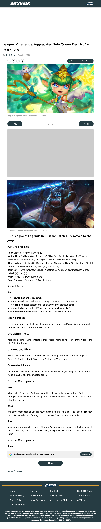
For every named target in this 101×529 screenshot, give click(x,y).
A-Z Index (82, 500)
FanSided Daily (16, 495)
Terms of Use (83, 495)
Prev (15, 124)
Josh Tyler (11, 55)
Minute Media (15, 511)
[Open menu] (6, 3)
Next (86, 124)
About (12, 491)
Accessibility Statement (61, 500)
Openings (34, 491)
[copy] (22, 61)
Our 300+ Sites (84, 491)
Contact (54, 491)
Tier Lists (19, 471)
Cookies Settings (17, 504)
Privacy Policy (57, 495)
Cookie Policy (16, 500)
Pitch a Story (36, 495)
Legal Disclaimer (38, 500)
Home (10, 471)
